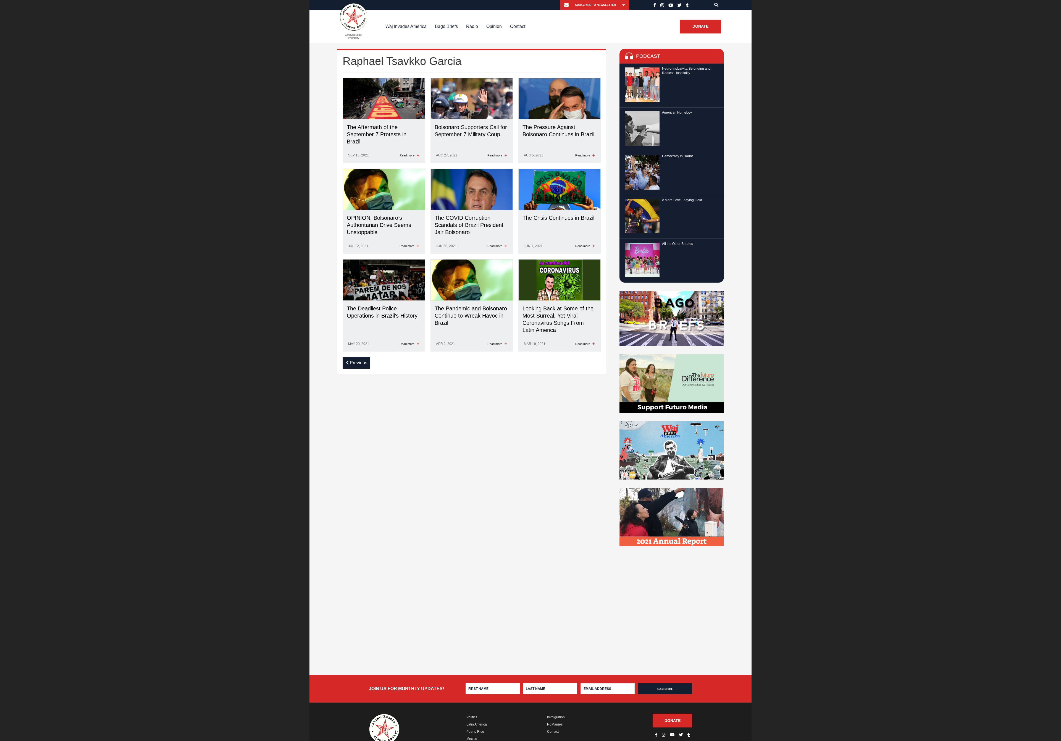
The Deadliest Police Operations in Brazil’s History (382, 312)
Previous (358, 362)
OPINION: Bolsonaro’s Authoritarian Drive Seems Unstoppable (379, 225)
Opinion (494, 26)
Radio (472, 26)
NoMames (555, 724)
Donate (700, 26)
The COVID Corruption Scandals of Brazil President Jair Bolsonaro (469, 225)
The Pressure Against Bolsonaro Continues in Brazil (558, 130)
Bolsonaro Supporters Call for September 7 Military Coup (471, 130)
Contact (517, 26)
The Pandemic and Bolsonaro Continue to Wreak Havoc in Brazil (471, 315)
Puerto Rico (475, 732)
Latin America (476, 724)
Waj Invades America (406, 26)
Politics (471, 717)
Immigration (556, 717)
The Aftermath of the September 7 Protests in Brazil (376, 134)
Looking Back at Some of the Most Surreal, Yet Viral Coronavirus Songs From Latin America (557, 319)
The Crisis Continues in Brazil (558, 218)
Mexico (471, 739)
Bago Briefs (446, 26)
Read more (407, 155)
